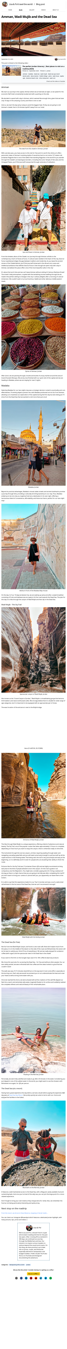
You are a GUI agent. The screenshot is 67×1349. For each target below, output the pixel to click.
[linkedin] (26, 1278)
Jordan (28, 1265)
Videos (43, 10)
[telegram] (40, 1278)
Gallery (31, 10)
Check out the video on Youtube (55, 81)
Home (10, 10)
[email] (16, 1278)
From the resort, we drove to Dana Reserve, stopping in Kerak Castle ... (24, 1213)
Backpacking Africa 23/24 (17, 1265)
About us (56, 10)
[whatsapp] (50, 1278)
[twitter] (45, 1278)
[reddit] (36, 1278)
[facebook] (21, 1278)
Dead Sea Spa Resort (16, 1095)
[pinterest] (31, 1278)
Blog (20, 10)
